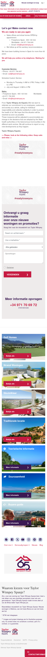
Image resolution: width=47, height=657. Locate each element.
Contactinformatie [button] (36, 654)
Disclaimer (10, 267)
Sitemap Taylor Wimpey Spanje (11, 647)
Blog (41, 545)
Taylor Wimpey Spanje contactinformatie (14, 644)
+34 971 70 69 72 (34, 11)
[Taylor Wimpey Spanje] (23, 4)
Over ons (8, 545)
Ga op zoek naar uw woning (10, 16)
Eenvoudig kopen (22, 545)
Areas (28, 16)
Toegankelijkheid (6, 640)
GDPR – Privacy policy (30, 640)
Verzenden (13, 274)
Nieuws (34, 545)
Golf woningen (41, 16)
